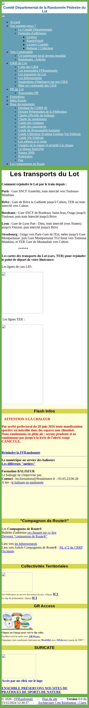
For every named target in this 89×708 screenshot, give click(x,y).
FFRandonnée (23, 699)
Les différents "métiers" (18, 464)
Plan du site (49, 699)
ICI (55, 594)
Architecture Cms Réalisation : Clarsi (62, 702)
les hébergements (26, 544)
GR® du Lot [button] (18, 63)
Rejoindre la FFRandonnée (21, 452)
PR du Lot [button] (17, 89)
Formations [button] (17, 96)
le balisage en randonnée (27, 482)
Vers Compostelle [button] (21, 52)
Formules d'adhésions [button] (32, 33)
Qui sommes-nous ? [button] (23, 26)
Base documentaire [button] (22, 104)
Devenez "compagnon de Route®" (24, 536)
